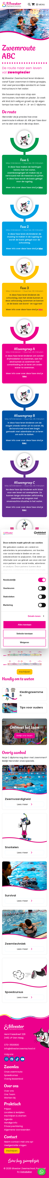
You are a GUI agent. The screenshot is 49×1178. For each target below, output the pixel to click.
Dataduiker (26, 1171)
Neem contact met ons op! (18, 1141)
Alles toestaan (24, 624)
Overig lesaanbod (13, 1078)
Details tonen (34, 616)
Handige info (10, 1122)
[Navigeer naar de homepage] (11, 4)
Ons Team (9, 1094)
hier (24, 443)
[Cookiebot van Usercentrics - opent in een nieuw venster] (34, 533)
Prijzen (7, 1108)
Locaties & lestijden (14, 1112)
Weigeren (24, 642)
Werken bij (9, 1097)
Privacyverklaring (13, 1126)
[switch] (42, 588)
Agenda (8, 1119)
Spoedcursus (11, 1075)
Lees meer (23, 804)
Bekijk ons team (24, 735)
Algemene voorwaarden (17, 1129)
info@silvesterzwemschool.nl (19, 1048)
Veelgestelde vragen (15, 1145)
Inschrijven (24, 671)
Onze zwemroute (13, 1071)
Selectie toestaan (24, 633)
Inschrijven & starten (15, 1115)
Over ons (9, 1090)
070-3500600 (11, 1044)
